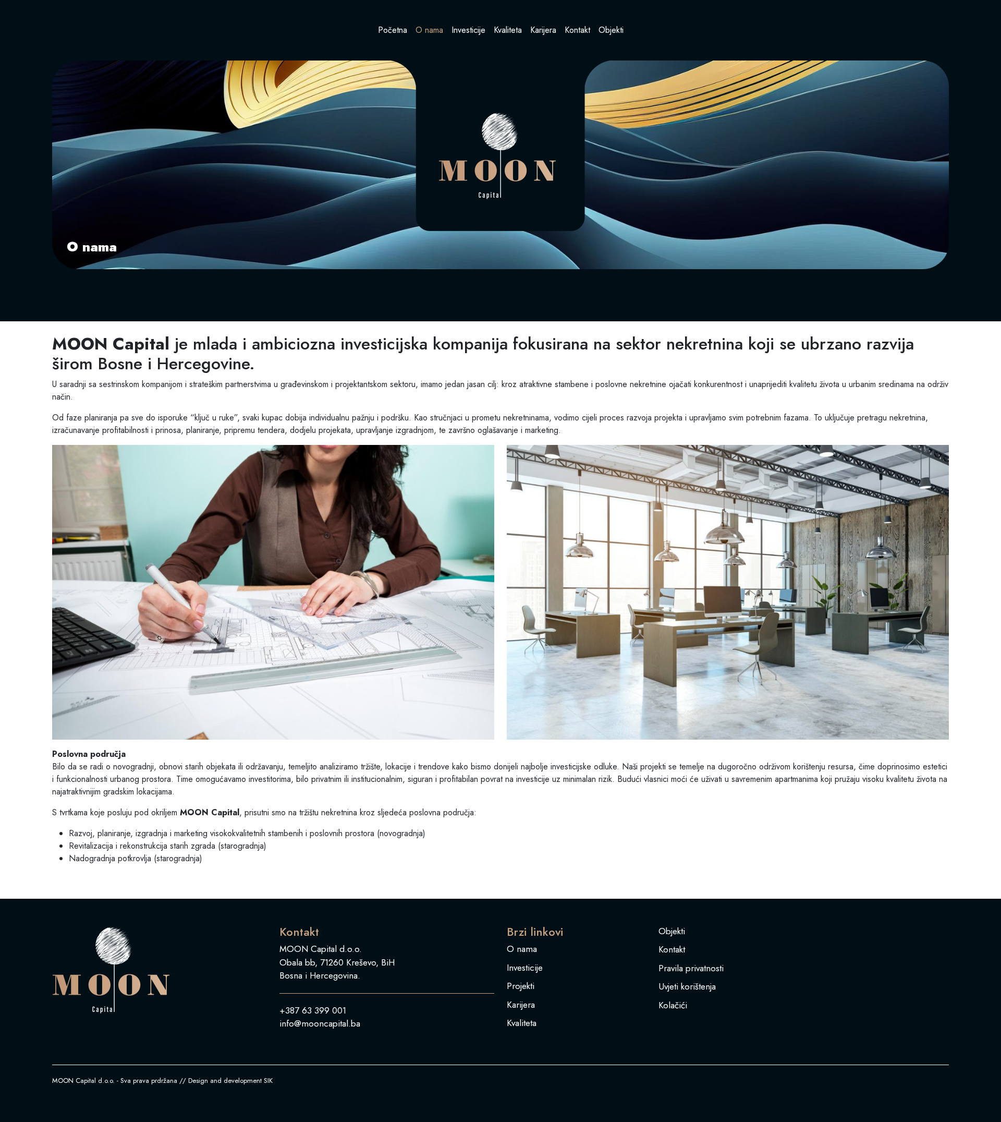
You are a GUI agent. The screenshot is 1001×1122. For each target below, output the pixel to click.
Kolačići (672, 1005)
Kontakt (577, 30)
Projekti (520, 986)
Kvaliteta (508, 30)
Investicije (468, 30)
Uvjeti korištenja (687, 986)
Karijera (543, 30)
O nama (429, 30)
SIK (268, 1080)
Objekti (611, 30)
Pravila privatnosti (691, 968)
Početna (392, 30)
